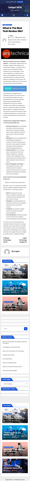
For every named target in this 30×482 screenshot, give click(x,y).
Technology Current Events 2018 (12, 289)
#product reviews (12, 39)
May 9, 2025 (8, 420)
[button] (24, 15)
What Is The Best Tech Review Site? (12, 366)
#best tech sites (21, 37)
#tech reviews (11, 44)
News (4, 24)
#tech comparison (22, 39)
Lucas (14, 308)
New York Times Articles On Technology (14, 305)
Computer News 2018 (8, 355)
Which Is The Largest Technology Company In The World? (14, 273)
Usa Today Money (7, 358)
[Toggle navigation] (14, 15)
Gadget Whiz (15, 7)
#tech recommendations (14, 42)
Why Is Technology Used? (7, 240)
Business (6, 269)
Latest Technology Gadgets (23, 240)
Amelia (14, 276)
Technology (9, 24)
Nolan (15, 470)
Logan (11, 35)
